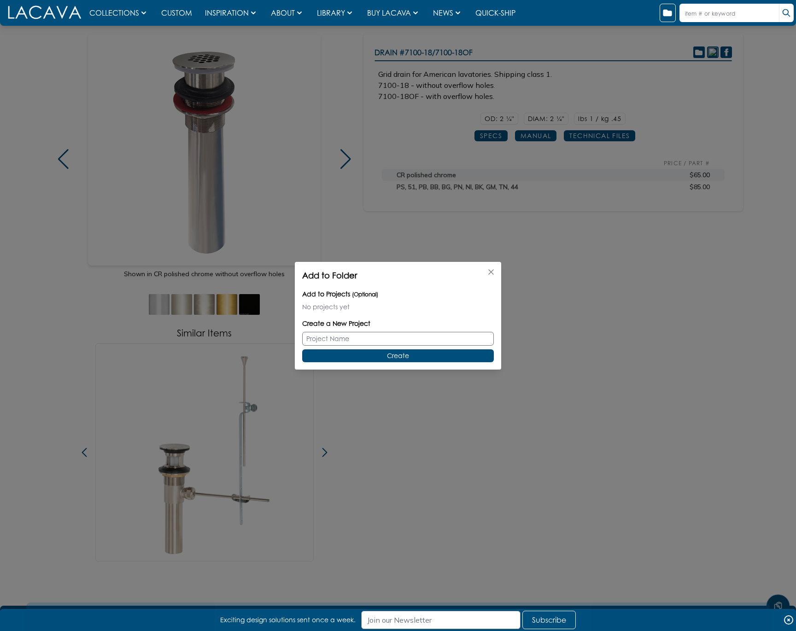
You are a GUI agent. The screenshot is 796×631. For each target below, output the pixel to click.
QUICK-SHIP (495, 12)
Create (398, 355)
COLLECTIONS (114, 12)
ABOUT (283, 12)
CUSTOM (177, 12)
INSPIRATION (227, 12)
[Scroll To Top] (778, 578)
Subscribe (549, 620)
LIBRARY (331, 12)
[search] (786, 13)
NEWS (443, 12)
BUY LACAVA (389, 12)
